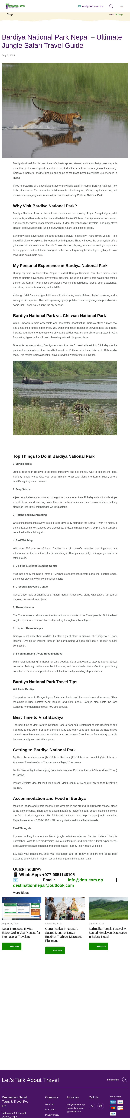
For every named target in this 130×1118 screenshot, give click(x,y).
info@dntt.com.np (85, 879)
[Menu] (121, 6)
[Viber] (100, 1106)
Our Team (50, 1109)
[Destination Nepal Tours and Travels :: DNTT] (15, 6)
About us (49, 1104)
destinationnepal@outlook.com (43, 885)
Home (111, 15)
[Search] (111, 6)
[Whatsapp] (92, 1106)
